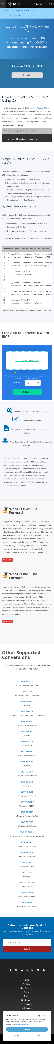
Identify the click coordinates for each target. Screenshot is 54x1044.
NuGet (9, 118)
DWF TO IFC (27, 691)
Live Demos (26, 1000)
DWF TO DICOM (27, 832)
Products (26, 984)
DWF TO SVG (27, 722)
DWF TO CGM (27, 772)
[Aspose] (17, 4)
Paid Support (26, 1008)
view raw (47, 311)
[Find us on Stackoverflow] (27, 970)
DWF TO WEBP (27, 802)
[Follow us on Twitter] (16, 970)
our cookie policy (21, 1024)
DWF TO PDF (27, 842)
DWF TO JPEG (27, 872)
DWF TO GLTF (27, 792)
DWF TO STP (27, 711)
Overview (27, 75)
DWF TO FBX (27, 701)
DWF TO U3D (27, 742)
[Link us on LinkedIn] (21, 970)
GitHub (38, 311)
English (39, 4)
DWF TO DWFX (27, 752)
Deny (38, 1035)
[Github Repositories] (38, 970)
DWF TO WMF (27, 822)
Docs (26, 996)
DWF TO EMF (27, 812)
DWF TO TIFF (27, 862)
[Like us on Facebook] (10, 970)
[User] (45, 4)
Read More (7, 560)
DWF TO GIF (27, 902)
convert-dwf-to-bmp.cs (12, 311)
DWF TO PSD (27, 852)
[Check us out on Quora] (32, 970)
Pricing (26, 992)
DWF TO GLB (27, 782)
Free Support (26, 1004)
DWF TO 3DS (27, 732)
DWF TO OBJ (27, 762)
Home (26, 980)
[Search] (50, 4)
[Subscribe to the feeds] (43, 970)
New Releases (26, 988)
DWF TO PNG (27, 892)
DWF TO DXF (27, 681)
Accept (27, 1029)
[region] (27, 280)
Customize (16, 1035)
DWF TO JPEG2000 (27, 882)
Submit (27, 949)
